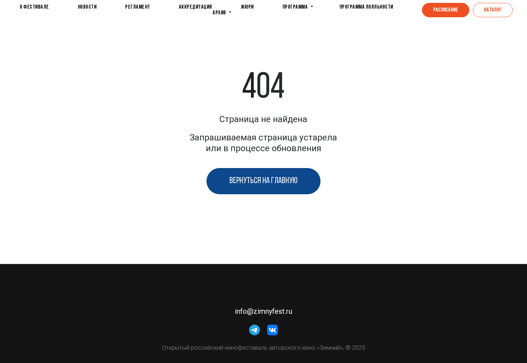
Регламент (137, 7)
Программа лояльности (366, 7)
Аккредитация (195, 7)
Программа (296, 7)
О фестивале (34, 7)
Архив (220, 13)
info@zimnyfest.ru (263, 311)
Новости (87, 7)
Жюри (247, 7)
